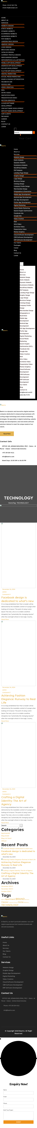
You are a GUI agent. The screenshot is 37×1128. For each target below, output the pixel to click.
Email (4, 1096)
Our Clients (6, 114)
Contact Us (5, 124)
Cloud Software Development (24, 235)
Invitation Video (8, 95)
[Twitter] (10, 12)
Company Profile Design (11, 55)
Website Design (7, 26)
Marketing (26, 902)
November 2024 (7, 889)
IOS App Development (9, 68)
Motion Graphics (8, 100)
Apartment (10, 899)
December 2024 (7, 886)
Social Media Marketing (11, 77)
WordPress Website (9, 36)
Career (4, 119)
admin (4, 592)
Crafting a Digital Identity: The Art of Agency (13, 800)
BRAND (20, 898)
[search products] (15, 129)
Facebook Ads (6, 82)
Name (5, 1090)
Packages (5, 116)
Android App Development (11, 66)
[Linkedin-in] (17, 12)
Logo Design (6, 47)
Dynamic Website (8, 31)
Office (3, 841)
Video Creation (7, 87)
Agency (3, 899)
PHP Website (6, 39)
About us (4, 20)
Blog (3, 121)
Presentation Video (9, 98)
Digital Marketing (8, 74)
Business (27, 899)
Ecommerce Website (9, 34)
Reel (3, 90)
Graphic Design (7, 44)
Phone (5, 1103)
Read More (6, 434)
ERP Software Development (12, 111)
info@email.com (25, 392)
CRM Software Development (12, 108)
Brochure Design (8, 50)
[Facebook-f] (3, 12)
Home (3, 18)
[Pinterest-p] (24, 12)
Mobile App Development (11, 63)
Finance (16, 902)
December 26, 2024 (8, 589)
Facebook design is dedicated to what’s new (17, 599)
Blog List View (6, 838)
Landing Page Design (9, 41)
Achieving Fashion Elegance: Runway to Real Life (18, 699)
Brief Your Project (8, 1110)
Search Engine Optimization (12, 79)
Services (4, 23)
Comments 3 (6, 692)
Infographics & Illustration (13, 60)
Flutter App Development (11, 71)
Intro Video (6, 93)
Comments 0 (6, 594)
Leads (3, 126)
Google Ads (5, 84)
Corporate (11, 902)
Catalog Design (7, 52)
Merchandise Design (9, 57)
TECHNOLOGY (9, 904)
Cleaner (4, 902)
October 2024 (6, 891)
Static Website (7, 28)
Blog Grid (5, 836)
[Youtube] (14, 1015)
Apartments (5, 833)
